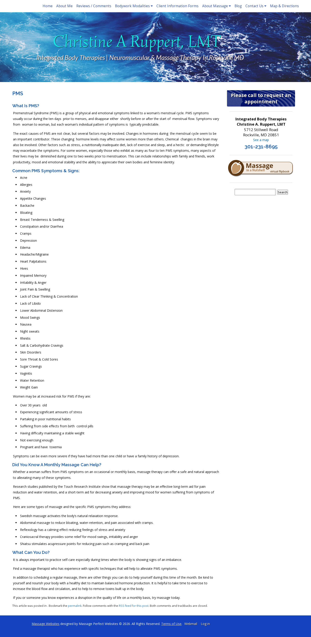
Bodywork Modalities (132, 6)
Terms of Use (171, 624)
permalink (75, 606)
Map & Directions (284, 6)
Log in (205, 624)
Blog (238, 6)
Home (48, 6)
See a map (261, 140)
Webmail (190, 624)
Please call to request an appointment (261, 98)
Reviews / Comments (93, 6)
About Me (64, 6)
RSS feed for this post (133, 606)
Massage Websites (45, 624)
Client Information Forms (177, 6)
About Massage (215, 6)
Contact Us (254, 6)
